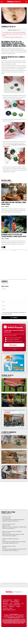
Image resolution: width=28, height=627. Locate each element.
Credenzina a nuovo (6, 516)
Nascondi (18, 30)
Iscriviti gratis (13, 345)
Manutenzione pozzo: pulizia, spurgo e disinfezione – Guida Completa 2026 (14, 400)
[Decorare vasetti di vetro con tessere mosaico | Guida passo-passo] (14, 224)
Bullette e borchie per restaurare (14, 385)
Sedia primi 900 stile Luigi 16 (8, 524)
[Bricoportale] (14, 2)
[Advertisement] (14, 265)
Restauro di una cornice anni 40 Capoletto (11, 531)
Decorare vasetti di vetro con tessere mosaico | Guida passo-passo (13, 235)
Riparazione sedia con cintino (9, 546)
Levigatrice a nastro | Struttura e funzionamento (14, 472)
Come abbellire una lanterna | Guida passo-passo (13, 203)
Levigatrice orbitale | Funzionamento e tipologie (14, 441)
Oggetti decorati (5, 206)
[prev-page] (2, 247)
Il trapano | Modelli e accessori (14, 457)
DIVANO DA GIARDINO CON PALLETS (10, 538)
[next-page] (4, 247)
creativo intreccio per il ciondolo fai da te (12, 37)
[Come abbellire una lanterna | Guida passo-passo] (14, 192)
